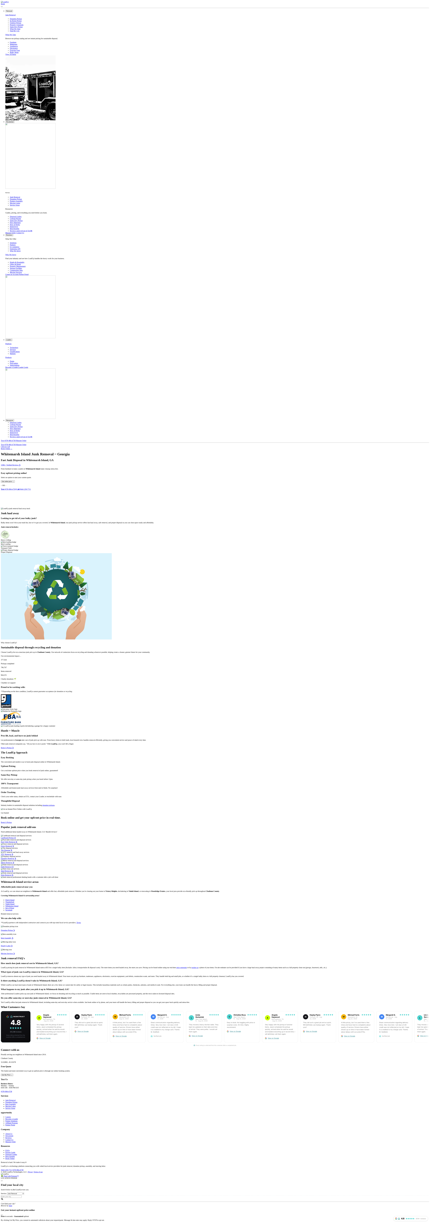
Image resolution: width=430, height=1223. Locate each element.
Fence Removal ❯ (7, 846)
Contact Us (20, 233)
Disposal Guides (16, 217)
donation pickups (48, 805)
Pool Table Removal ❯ (9, 842)
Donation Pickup (16, 19)
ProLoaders (14, 363)
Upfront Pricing (15, 219)
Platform (8, 344)
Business (9, 235)
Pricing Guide (10, 1152)
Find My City (14, 31)
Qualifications (15, 352)
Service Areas (15, 205)
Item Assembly (10, 1104)
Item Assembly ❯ (7, 938)
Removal (9, 11)
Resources (9, 420)
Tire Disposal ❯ (6, 850)
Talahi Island (9, 904)
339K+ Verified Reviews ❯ (10, 465)
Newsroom (9, 1136)
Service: (4, 1193)
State (10, 1206)
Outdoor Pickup (15, 23)
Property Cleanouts (16, 25)
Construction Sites (16, 270)
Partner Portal (24, 274)
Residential (9, 122)
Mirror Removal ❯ (7, 863)
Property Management (18, 266)
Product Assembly (16, 201)
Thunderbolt (9, 902)
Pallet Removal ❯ (7, 867)
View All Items (10, 54)
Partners (13, 245)
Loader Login (23, 367)
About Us (8, 1134)
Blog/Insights (14, 229)
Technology (14, 348)
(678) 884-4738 (6, 1091)
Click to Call (5, 447)
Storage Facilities (16, 268)
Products (8, 357)
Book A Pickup (6, 822)
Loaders (8, 340)
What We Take (15, 29)
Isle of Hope (9, 908)
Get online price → (8, 481)
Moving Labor (15, 203)
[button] (215, 963)
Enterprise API (15, 249)
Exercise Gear (15, 50)
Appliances (14, 46)
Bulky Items (14, 52)
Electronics (14, 48)
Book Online (6, 449)
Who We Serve (15, 251)
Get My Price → (7, 1075)
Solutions (13, 243)
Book (3, 4)
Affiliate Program (11, 1123)
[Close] (2, 1180)
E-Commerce (14, 247)
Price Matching (15, 223)
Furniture (13, 42)
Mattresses (13, 44)
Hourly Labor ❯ (7, 946)
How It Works (15, 225)
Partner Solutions (11, 1121)
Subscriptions (14, 365)
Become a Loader (11, 367)
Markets (13, 354)
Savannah (8, 910)
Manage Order (10, 233)
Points (12, 361)
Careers (8, 1117)
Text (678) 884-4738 (8, 441)
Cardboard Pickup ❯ (8, 838)
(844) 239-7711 (6, 1170)
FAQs (7, 1150)
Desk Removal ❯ (7, 875)
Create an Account (12, 274)
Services (13, 350)
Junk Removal (10, 15)
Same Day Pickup (16, 27)
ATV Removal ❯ (7, 854)
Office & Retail (15, 264)
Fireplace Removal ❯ (8, 858)
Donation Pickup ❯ (8, 930)
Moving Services (16, 272)
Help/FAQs (14, 227)
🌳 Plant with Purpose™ (10, 1176)
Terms (78, 923)
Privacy (30, 1172)
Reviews (21, 231)
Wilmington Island (11, 906)
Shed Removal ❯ (7, 871)
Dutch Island (9, 900)
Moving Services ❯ (8, 953)
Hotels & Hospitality (17, 262)
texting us (194, 967)
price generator (181, 967)
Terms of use (38, 1172)
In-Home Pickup (16, 21)
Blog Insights (10, 1156)
